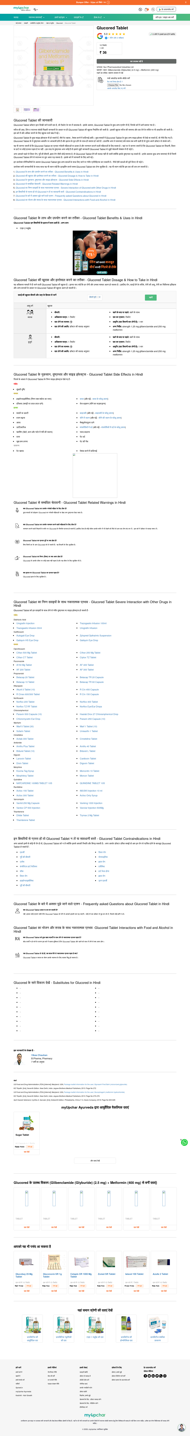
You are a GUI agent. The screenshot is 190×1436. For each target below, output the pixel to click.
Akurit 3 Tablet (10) (25, 689)
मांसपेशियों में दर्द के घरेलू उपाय (113, 427)
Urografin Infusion (88, 628)
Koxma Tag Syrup (25, 770)
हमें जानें (18, 1367)
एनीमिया (101, 866)
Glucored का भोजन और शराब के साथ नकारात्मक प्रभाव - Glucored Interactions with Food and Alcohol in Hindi (65, 199)
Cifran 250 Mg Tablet (90, 652)
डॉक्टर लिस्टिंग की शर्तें (118, 1376)
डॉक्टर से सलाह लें (85, 1376)
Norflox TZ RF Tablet (26, 706)
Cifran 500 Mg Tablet (26, 652)
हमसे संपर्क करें (20, 1380)
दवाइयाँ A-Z (79, 17)
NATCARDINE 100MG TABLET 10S (34, 783)
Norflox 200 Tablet (25, 701)
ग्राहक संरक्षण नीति (53, 1383)
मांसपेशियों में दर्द (86, 427)
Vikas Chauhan (39, 1055)
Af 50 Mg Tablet (24, 664)
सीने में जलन (85, 417)
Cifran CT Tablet (24, 657)
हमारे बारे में (19, 1372)
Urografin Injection (25, 623)
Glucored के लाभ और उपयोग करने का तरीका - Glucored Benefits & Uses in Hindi (52, 171)
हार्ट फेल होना (103, 871)
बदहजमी (83, 413)
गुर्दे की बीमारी (25, 856)
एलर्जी (22, 852)
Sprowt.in (19, 1387)
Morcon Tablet (87, 775)
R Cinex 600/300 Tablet (28, 694)
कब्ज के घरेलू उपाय (100, 398)
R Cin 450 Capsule (89, 689)
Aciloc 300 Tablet (24, 795)
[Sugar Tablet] (26, 1122)
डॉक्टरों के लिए (117, 1367)
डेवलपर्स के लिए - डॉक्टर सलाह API (90, 1399)
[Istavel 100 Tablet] (136, 1261)
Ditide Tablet (22, 815)
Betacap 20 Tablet (25, 677)
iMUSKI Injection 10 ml (91, 790)
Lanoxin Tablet (23, 758)
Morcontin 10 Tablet (89, 770)
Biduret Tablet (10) (25, 751)
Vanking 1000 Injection (91, 803)
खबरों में (18, 1376)
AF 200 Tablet (23, 669)
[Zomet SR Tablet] (109, 1261)
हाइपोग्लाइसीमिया (27, 880)
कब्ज (82, 398)
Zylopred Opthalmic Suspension (95, 635)
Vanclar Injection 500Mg (92, 807)
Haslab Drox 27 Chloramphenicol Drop (99, 714)
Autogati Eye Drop (25, 635)
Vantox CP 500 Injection (28, 807)
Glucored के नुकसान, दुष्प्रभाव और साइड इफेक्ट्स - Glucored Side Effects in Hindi (52, 179)
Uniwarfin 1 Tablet (89, 731)
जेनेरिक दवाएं (83, 1383)
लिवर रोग (102, 852)
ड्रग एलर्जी (102, 880)
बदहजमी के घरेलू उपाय (104, 413)
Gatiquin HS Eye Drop (27, 640)
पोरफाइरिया (103, 856)
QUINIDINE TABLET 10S (92, 783)
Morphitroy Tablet (24, 775)
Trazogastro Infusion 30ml (29, 628)
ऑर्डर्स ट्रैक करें (84, 1380)
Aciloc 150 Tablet (24, 790)
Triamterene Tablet (25, 820)
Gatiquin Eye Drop (89, 640)
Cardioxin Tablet (88, 758)
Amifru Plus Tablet (25, 746)
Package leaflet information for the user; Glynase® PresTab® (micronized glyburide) (95, 1084)
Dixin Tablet (22, 763)
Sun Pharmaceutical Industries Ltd (118, 67)
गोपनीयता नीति (52, 1372)
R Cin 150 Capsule (89, 694)
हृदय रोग (101, 861)
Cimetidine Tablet (88, 738)
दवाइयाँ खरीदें (84, 1372)
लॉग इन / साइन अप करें (165, 17)
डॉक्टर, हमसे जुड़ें (117, 1372)
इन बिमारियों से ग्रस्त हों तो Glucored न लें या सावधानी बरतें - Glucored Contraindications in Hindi (58, 191)
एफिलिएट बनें (83, 1407)
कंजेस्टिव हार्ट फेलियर (28, 866)
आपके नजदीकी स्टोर (86, 1387)
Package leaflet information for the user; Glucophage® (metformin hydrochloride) (94, 1092)
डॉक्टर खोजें (83, 1391)
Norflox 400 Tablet (89, 701)
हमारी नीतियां (52, 1367)
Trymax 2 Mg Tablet (89, 815)
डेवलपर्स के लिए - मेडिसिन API (89, 1403)
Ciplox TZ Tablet (88, 657)
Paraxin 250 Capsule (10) (92, 718)
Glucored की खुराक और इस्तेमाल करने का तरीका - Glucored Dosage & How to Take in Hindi (57, 175)
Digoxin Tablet (87, 763)
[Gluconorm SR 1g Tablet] (54, 1261)
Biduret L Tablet (87, 751)
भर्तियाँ (17, 1383)
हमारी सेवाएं (83, 1367)
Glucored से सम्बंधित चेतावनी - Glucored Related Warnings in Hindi (47, 183)
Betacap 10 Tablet (25, 682)
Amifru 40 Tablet (88, 746)
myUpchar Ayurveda (23, 1391)
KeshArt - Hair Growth (24, 1395)
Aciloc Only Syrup (89, 795)
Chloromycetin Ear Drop (28, 718)
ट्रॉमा (22, 861)
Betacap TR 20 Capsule (92, 677)
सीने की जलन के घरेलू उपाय (110, 417)
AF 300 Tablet (87, 669)
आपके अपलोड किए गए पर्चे (116, 88)
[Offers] (140, 9)
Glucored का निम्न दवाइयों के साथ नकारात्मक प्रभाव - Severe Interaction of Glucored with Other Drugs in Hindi (66, 187)
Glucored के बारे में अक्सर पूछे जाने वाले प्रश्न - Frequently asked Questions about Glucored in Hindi (61, 195)
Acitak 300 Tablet (24, 738)
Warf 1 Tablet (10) (88, 726)
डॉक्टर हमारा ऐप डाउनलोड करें (121, 1380)
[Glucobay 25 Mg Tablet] (26, 1261)
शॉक (22, 871)
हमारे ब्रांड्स (60, 17)
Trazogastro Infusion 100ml (93, 623)
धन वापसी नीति (52, 1380)
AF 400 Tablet (87, 664)
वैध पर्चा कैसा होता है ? (115, 81)
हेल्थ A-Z (98, 17)
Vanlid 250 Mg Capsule (28, 803)
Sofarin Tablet (23, 731)
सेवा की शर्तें (51, 1376)
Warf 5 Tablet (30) (25, 726)
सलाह (16, 17)
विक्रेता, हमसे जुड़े (85, 1395)
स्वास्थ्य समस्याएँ (35, 17)
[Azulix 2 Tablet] (164, 1261)
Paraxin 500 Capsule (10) (29, 714)
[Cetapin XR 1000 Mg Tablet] (81, 1261)
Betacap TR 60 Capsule (92, 682)
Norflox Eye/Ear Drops (91, 706)
